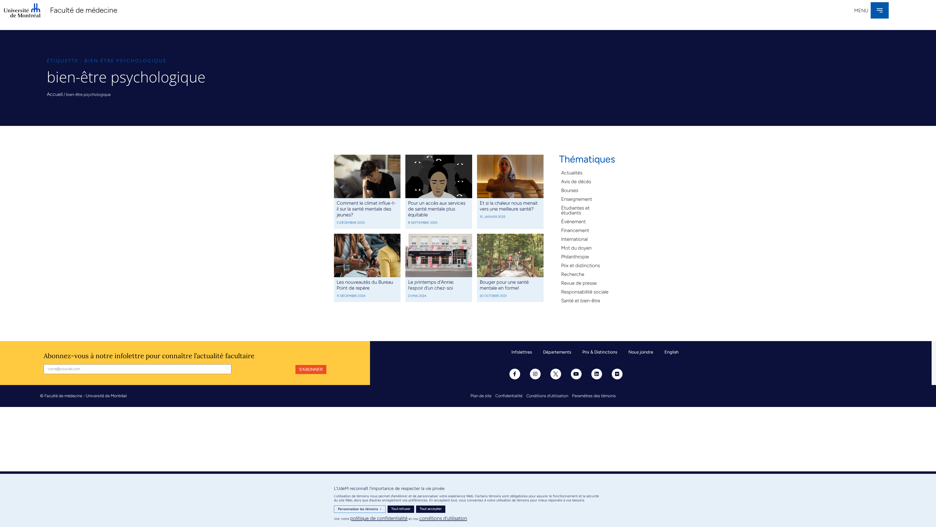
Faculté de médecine (83, 10)
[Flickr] (617, 374)
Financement (575, 230)
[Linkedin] (596, 374)
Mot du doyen (576, 248)
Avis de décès (576, 181)
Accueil (55, 94)
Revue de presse (579, 283)
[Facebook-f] (514, 374)
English (671, 352)
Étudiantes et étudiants (575, 210)
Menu (861, 10)
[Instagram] (535, 374)
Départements (557, 352)
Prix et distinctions (580, 265)
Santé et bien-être (580, 301)
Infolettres (521, 352)
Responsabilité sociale (584, 292)
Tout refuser (400, 509)
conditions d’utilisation (443, 518)
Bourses (569, 190)
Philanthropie (575, 257)
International (574, 239)
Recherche (572, 274)
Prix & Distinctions (599, 352)
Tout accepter (431, 509)
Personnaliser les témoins (360, 509)
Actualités (571, 173)
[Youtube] (576, 374)
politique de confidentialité (379, 518)
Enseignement (576, 199)
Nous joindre (640, 352)
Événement (573, 221)
